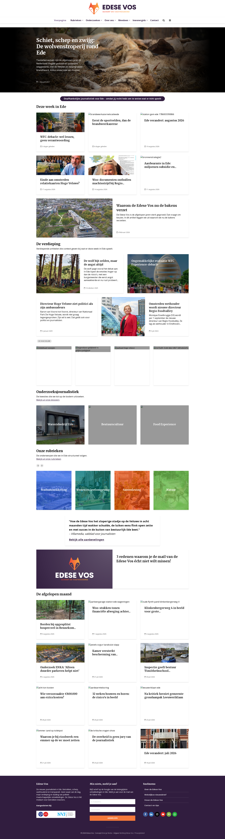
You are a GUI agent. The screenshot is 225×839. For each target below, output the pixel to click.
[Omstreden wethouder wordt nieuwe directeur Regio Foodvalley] (123, 316)
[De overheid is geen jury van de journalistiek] (101, 730)
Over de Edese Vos (153, 789)
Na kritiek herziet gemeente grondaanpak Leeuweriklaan (163, 695)
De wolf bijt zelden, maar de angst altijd (100, 262)
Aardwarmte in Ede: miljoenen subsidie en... (160, 165)
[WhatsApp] (174, 814)
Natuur (171, 490)
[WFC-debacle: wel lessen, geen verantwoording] (60, 122)
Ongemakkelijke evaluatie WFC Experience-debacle (152, 262)
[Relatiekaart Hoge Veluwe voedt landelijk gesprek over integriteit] (45, 347)
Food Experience (164, 424)
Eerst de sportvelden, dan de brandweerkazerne (111, 122)
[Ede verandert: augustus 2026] (157, 114)
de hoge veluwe (44, 341)
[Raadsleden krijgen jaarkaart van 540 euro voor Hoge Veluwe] (124, 347)
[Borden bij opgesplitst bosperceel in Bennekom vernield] (60, 609)
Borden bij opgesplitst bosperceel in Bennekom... (58, 626)
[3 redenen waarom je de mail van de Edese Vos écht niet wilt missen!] (74, 568)
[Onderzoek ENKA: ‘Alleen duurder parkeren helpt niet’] (60, 652)
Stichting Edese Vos (126, 833)
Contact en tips (151, 805)
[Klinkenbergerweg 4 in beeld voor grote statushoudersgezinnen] (159, 601)
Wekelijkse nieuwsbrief (155, 794)
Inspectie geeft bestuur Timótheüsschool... (160, 669)
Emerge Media (107, 833)
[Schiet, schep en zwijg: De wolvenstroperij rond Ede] (112, 59)
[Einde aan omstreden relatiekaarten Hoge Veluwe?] (60, 165)
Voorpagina (60, 20)
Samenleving (132, 490)
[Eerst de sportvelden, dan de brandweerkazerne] (103, 114)
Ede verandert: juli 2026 (160, 753)
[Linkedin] (151, 814)
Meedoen (123, 20)
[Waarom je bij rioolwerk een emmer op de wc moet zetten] (49, 730)
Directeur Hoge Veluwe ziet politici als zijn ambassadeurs (66, 305)
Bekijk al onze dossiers (48, 399)
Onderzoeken (93, 20)
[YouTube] (163, 814)
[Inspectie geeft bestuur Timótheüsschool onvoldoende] (164, 652)
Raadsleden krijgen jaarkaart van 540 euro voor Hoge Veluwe (131, 358)
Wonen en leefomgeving (93, 490)
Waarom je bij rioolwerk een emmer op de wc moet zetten (60, 738)
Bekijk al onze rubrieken (48, 458)
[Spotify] (169, 814)
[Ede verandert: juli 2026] (164, 738)
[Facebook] (145, 814)
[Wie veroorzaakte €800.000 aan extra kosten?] (45, 687)
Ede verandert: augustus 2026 (164, 120)
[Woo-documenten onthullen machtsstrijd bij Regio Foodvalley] (112, 165)
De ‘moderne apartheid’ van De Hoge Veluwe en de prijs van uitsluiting (93, 358)
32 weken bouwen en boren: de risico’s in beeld (110, 695)
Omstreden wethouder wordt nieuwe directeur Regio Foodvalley (165, 307)
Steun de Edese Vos (153, 800)
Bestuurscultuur (112, 424)
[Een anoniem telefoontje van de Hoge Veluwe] (171, 347)
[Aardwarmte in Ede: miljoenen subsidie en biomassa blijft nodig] (150, 157)
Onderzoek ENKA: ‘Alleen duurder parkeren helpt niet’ (59, 669)
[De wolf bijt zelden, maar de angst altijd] (58, 273)
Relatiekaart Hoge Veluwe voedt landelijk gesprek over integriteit (52, 358)
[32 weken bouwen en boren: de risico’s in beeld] (98, 687)
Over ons (109, 20)
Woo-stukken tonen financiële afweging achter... (111, 609)
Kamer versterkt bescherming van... (105, 652)
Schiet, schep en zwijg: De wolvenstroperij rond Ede (67, 46)
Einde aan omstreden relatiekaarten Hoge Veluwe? (60, 181)
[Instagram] (157, 814)
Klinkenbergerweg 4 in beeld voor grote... (164, 609)
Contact (154, 20)
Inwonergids (139, 20)
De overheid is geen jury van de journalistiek (111, 738)
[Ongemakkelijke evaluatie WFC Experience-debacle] (158, 273)
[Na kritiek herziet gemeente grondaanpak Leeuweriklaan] (150, 687)
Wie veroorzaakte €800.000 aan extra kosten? (58, 695)
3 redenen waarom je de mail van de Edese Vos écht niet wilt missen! (147, 559)
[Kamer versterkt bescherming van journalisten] (103, 644)
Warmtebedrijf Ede (60, 424)
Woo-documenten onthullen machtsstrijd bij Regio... (111, 181)
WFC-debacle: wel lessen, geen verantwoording (57, 138)
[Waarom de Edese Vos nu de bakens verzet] (74, 217)
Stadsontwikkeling (54, 490)
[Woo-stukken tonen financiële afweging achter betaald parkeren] (108, 601)
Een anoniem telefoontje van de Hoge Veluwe (169, 356)
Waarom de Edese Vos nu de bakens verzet (146, 207)
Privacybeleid (140, 833)
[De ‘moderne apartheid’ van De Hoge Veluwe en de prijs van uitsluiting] (93, 349)
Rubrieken (76, 20)
